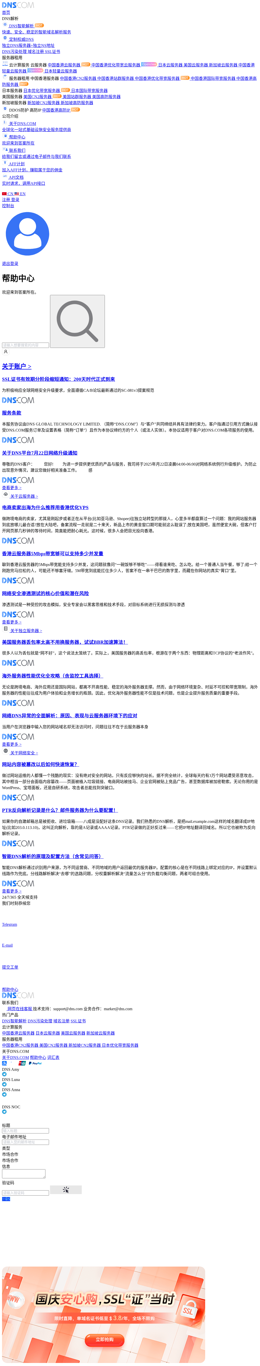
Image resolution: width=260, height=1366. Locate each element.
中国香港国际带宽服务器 (213, 78)
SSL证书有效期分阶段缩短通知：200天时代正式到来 (58, 379)
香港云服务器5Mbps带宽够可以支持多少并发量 (52, 553)
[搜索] (77, 321)
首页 (6, 12)
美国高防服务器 (106, 97)
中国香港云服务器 (64, 65)
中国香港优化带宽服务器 (158, 78)
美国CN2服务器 (38, 97)
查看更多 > (12, 488)
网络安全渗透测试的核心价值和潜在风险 (45, 593)
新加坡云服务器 (223, 65)
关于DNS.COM (15, 1057)
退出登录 (10, 263)
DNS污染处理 (15, 51)
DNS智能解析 (14, 1021)
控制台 (8, 206)
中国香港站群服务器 (116, 78)
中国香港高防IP (56, 110)
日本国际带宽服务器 (89, 90)
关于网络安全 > (23, 753)
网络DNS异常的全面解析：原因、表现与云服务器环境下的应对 (69, 715)
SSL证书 (52, 51)
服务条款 (11, 413)
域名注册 (36, 51)
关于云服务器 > (23, 496)
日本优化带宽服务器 (42, 90)
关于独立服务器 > (25, 631)
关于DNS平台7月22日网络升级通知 (39, 453)
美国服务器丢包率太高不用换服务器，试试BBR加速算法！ (65, 642)
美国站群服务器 (77, 97)
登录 (15, 200)
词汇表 (53, 1057)
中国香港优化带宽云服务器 (116, 65)
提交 (6, 1199)
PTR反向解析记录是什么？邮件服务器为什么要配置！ (60, 810)
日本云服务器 (171, 65)
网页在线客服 (20, 1009)
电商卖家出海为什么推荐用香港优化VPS (45, 507)
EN (22, 194)
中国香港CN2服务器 (78, 78)
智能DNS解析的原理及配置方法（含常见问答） (53, 856)
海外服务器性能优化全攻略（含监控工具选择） (52, 676)
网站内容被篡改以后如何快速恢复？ (40, 764)
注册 (6, 200)
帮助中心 (38, 1057)
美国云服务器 (196, 65)
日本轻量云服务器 (60, 71)
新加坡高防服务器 (77, 103)
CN (10, 194)
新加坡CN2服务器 (44, 103)
